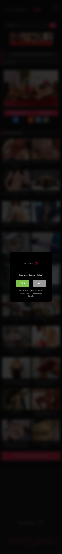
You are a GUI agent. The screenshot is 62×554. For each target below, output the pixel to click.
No (39, 283)
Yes (22, 283)
